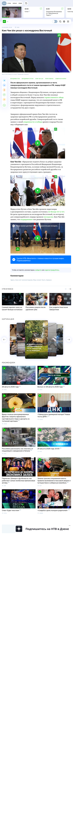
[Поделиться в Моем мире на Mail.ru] (4, 99)
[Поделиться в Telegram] (4, 80)
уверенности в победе (32, 122)
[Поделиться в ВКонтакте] (4, 85)
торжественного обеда (53, 97)
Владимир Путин (27, 78)
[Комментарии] (4, 105)
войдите (38, 270)
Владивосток (15, 78)
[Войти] (64, 21)
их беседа (56, 212)
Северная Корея (60, 78)
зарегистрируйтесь (52, 270)
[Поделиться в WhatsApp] (4, 94)
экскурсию (48, 217)
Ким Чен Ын (39, 78)
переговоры (49, 78)
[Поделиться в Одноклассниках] (4, 89)
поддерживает (27, 219)
